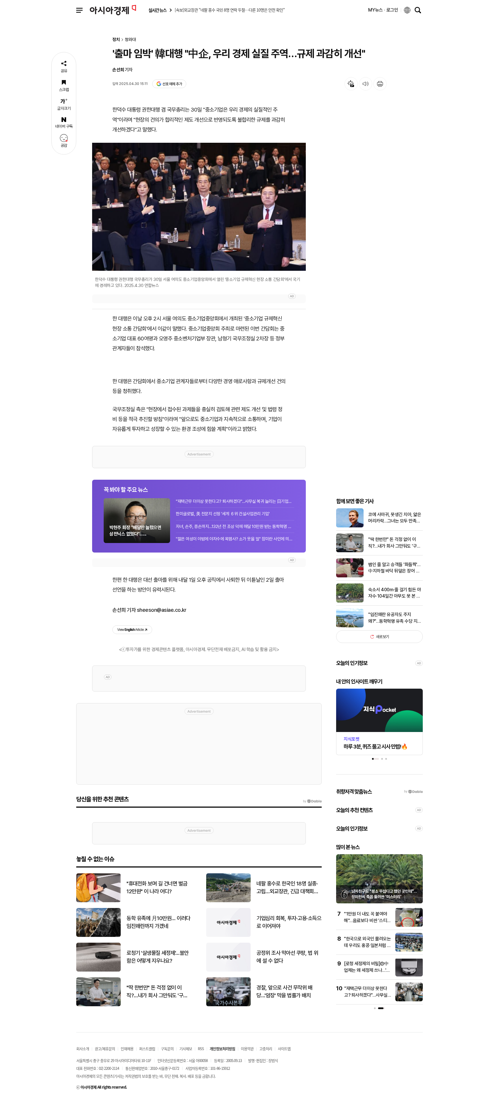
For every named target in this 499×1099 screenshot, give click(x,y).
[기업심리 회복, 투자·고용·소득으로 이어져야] (228, 935)
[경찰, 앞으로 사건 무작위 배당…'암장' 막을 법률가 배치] (228, 1005)
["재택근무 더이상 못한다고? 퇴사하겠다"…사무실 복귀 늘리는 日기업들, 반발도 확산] (409, 1000)
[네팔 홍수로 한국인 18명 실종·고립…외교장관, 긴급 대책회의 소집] (228, 901)
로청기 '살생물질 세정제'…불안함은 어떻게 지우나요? (157, 957)
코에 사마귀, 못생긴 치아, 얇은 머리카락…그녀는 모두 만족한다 (394, 518)
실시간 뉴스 (157, 10)
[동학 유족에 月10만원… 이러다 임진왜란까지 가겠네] (98, 935)
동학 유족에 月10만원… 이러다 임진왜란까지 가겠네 (158, 922)
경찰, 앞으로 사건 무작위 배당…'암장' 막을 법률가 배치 (284, 991)
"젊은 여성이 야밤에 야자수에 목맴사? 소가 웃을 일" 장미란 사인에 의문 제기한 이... (235, 539)
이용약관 (247, 1048)
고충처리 (265, 1048)
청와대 (130, 40)
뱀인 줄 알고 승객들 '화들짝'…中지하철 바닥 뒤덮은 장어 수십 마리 (394, 568)
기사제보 (185, 1048)
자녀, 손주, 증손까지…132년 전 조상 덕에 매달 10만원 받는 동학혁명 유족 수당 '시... (235, 526)
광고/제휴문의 (105, 1048)
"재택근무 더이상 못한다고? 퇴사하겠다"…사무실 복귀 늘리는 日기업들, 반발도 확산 (235, 501)
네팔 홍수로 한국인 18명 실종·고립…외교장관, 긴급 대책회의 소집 (287, 887)
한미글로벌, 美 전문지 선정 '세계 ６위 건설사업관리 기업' (222, 513)
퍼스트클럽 (147, 1048)
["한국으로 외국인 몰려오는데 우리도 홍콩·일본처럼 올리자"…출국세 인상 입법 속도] (409, 950)
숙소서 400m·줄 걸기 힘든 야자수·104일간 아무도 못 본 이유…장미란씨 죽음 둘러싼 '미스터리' (395, 593)
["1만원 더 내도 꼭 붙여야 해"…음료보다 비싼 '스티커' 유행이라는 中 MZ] (409, 925)
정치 (116, 40)
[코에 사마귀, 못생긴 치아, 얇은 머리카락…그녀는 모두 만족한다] (350, 526)
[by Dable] (312, 801)
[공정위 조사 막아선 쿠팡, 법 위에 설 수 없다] (228, 970)
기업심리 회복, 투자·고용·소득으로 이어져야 (288, 922)
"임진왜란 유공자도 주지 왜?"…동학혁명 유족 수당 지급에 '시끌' (394, 618)
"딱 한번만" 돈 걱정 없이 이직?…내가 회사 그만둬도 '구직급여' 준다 (394, 543)
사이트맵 (284, 1048)
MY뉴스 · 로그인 (383, 10)
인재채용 (127, 1048)
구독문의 (167, 1048)
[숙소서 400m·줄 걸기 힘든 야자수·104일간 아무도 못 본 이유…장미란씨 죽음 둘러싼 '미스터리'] (350, 601)
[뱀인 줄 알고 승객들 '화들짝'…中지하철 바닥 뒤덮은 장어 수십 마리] (350, 576)
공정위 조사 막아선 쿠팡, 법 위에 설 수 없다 (287, 957)
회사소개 (82, 1048)
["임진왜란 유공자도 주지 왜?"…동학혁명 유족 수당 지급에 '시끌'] (350, 626)
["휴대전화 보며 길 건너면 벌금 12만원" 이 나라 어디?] (98, 901)
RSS (201, 1048)
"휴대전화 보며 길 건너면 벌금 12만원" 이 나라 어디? (156, 887)
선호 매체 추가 (172, 84)
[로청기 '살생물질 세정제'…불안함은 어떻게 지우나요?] (98, 970)
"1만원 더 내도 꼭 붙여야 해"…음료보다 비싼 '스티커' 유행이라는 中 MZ (365, 920)
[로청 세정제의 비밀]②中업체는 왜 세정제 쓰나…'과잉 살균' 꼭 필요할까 (367, 970)
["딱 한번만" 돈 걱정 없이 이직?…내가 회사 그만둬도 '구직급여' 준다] (350, 551)
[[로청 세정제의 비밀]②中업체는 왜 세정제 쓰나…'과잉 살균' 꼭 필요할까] (409, 975)
